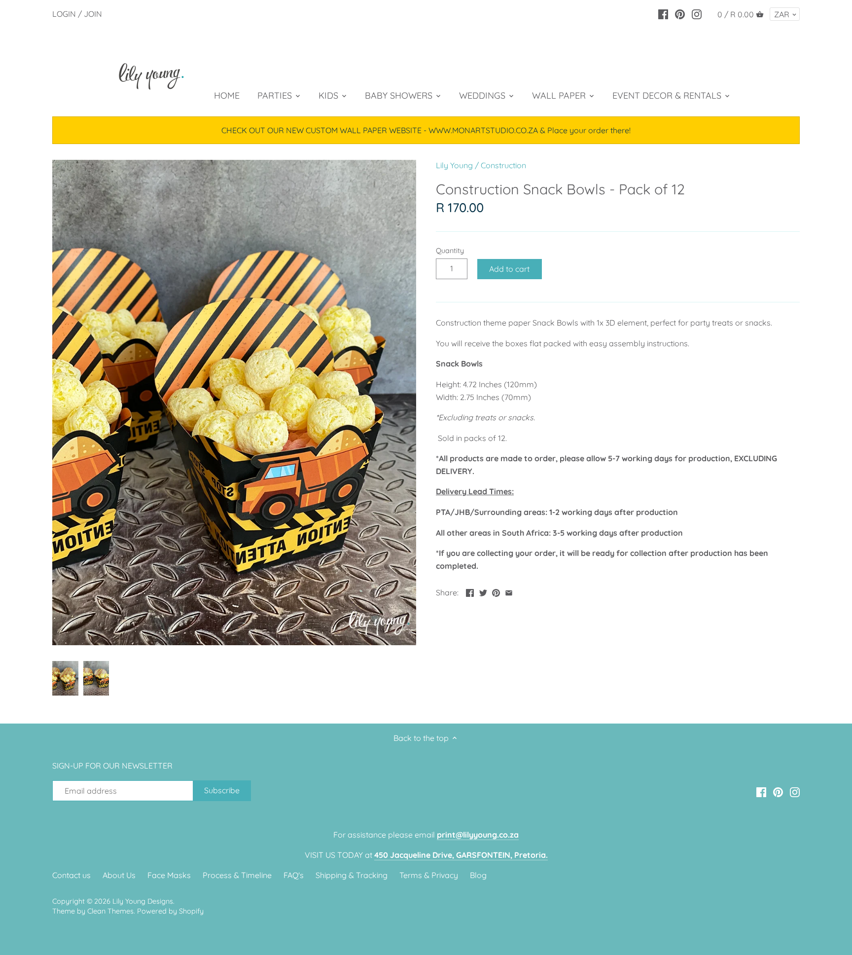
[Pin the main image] (496, 591)
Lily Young (454, 165)
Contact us (71, 875)
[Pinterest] (680, 13)
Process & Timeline (237, 875)
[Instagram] (697, 13)
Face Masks (169, 875)
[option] (65, 678)
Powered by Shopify (170, 911)
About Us (119, 875)
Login (64, 14)
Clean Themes (110, 911)
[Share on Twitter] (483, 591)
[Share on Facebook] (470, 591)
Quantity (450, 251)
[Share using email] (509, 591)
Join (93, 14)
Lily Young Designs (142, 901)
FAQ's (294, 875)
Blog (478, 875)
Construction (503, 165)
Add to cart (509, 269)
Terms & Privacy (428, 875)
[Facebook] (663, 13)
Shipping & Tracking (352, 875)
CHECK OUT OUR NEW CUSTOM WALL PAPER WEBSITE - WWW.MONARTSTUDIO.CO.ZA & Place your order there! (426, 130)
